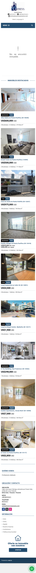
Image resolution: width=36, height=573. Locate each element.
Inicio (4, 519)
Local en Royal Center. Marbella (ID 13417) (16, 327)
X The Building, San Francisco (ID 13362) (15, 369)
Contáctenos (7, 529)
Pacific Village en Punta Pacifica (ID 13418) (16, 243)
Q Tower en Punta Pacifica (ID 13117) (14, 452)
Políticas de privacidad (9, 532)
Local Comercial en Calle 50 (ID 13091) (14, 285)
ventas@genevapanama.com (10, 506)
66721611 (13, 14)
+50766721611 (23, 14)
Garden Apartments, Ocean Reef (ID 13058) (16, 410)
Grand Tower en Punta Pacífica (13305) (14, 159)
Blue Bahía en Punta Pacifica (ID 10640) (15, 118)
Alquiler (5, 524)
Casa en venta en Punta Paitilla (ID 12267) (15, 201)
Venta (4, 521)
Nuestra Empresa (8, 527)
